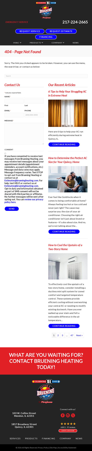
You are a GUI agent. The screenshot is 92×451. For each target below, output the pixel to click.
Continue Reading (66, 144)
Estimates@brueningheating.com (21, 180)
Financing (48, 438)
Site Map (53, 447)
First (6, 105)
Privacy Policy (43, 447)
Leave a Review (67, 431)
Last (26, 105)
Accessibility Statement (67, 447)
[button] (20, 42)
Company (57, 43)
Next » (79, 335)
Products (35, 43)
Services (15, 438)
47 (72, 335)
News (76, 43)
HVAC (16, 43)
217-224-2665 (75, 21)
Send (12, 208)
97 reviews (71, 427)
